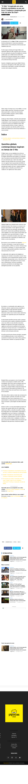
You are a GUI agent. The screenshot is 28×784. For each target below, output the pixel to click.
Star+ (19, 541)
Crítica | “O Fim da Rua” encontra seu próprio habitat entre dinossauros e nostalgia (17, 585)
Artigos (3, 14)
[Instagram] (12, 757)
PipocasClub (6, 763)
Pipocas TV (14, 737)
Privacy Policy (14, 746)
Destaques (12, 555)
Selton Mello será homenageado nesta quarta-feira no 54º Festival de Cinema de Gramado (18, 559)
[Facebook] (8, 757)
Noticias (14, 733)
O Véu (15, 541)
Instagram (17, 489)
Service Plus (14, 744)
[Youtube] (19, 757)
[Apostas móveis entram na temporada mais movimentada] (5, 600)
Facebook (8, 489)
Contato (14, 747)
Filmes (11, 590)
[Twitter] (16, 757)
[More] (20, 23)
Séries (8, 14)
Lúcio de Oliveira (9, 19)
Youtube (22, 489)
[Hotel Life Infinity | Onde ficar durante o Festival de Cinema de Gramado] (5, 570)
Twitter (12, 489)
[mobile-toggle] (2, 2)
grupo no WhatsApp (15, 496)
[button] (26, 2)
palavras (24, 242)
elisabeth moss (9, 541)
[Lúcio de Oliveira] (2, 19)
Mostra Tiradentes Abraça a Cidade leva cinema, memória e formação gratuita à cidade (18, 593)
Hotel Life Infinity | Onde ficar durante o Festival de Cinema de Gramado (18, 570)
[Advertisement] (14, 668)
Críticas (11, 582)
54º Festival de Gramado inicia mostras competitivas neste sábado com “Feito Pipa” (18, 578)
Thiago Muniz (12, 561)
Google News (10, 491)
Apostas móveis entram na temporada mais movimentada (17, 600)
